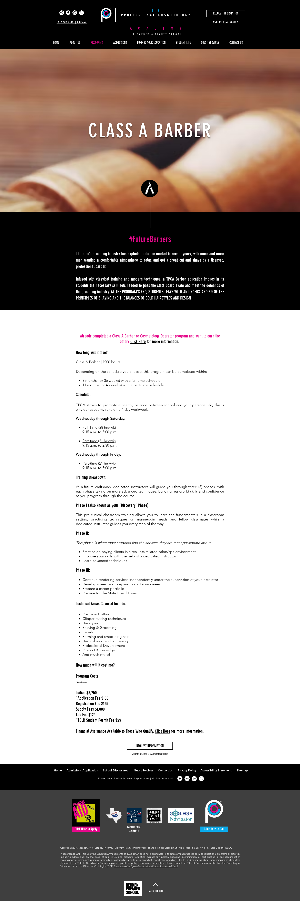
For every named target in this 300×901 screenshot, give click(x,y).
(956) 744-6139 (201, 847)
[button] (185, 43)
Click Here (162, 731)
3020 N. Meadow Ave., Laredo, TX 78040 (91, 847)
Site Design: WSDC (221, 847)
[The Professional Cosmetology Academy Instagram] (187, 778)
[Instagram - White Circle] (74, 12)
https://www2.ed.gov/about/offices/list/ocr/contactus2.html (146, 866)
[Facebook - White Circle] (68, 12)
